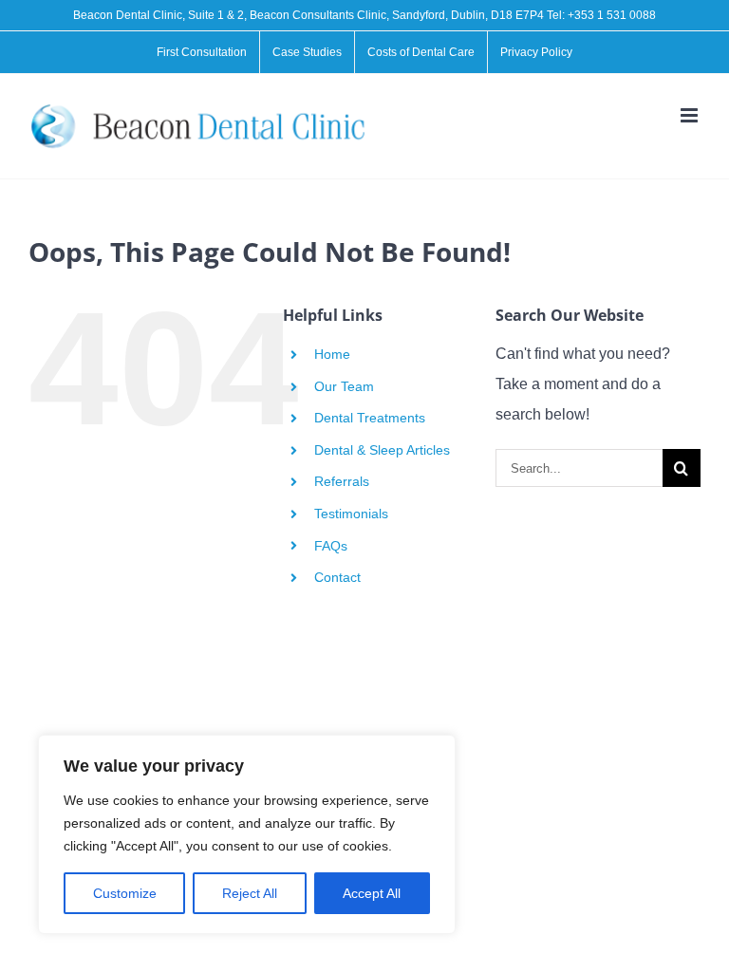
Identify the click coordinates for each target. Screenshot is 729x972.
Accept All (372, 893)
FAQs (330, 545)
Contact (337, 577)
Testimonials (351, 513)
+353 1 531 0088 (612, 15)
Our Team (344, 386)
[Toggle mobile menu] (691, 115)
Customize (125, 893)
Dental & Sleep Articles (382, 450)
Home (332, 354)
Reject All (249, 893)
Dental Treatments (369, 417)
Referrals (341, 481)
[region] (247, 834)
